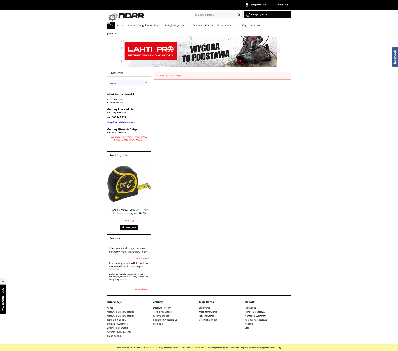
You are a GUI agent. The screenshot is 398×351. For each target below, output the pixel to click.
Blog (247, 327)
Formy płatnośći (161, 315)
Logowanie (204, 307)
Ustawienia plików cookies (120, 311)
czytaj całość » (142, 258)
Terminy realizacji (162, 311)
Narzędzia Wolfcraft (255, 315)
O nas (110, 307)
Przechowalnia (206, 315)
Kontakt (249, 323)
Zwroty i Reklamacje (117, 327)
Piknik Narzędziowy (255, 311)
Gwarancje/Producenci (119, 331)
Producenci (251, 307)
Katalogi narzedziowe (256, 319)
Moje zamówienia (208, 311)
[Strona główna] (142, 15)
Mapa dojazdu (114, 335)
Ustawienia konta (208, 319)
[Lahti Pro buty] (199, 51)
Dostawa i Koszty (162, 307)
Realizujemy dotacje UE (165, 319)
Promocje (158, 323)
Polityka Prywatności (117, 323)
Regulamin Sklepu (116, 319)
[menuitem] (120, 25)
